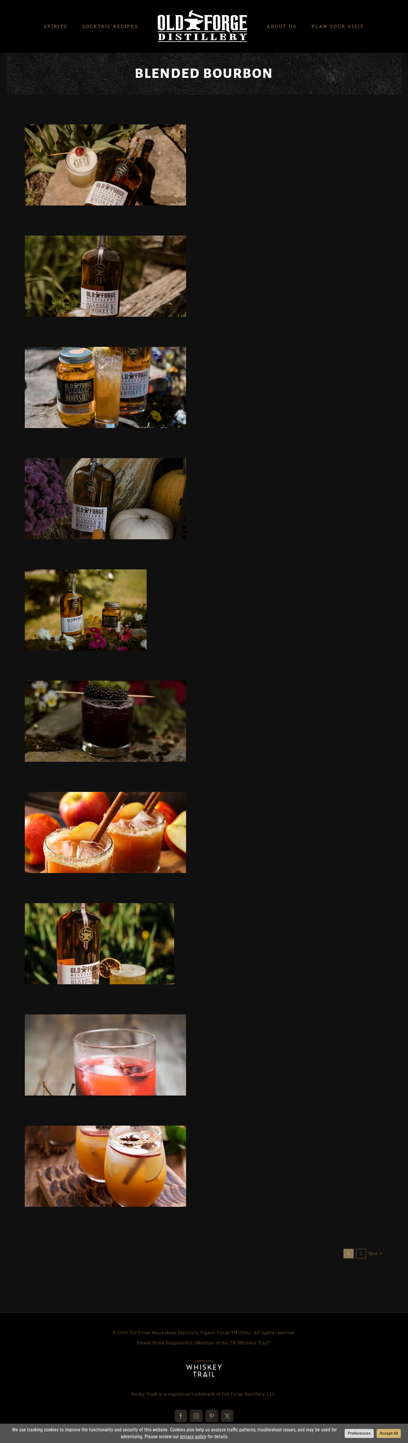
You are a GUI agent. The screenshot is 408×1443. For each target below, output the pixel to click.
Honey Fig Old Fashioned (95, 486)
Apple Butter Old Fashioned (95, 820)
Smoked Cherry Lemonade (89, 931)
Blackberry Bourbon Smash (95, 709)
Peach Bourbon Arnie (95, 375)
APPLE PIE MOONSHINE (84, 1181)
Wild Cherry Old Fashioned (95, 1042)
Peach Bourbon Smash (75, 597)
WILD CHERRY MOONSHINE (126, 1070)
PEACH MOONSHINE (127, 402)
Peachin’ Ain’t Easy (95, 264)
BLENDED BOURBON (105, 180)
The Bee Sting (95, 152)
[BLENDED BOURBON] (105, 165)
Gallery (116, 152)
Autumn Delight (95, 1154)
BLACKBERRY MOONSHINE (84, 736)
